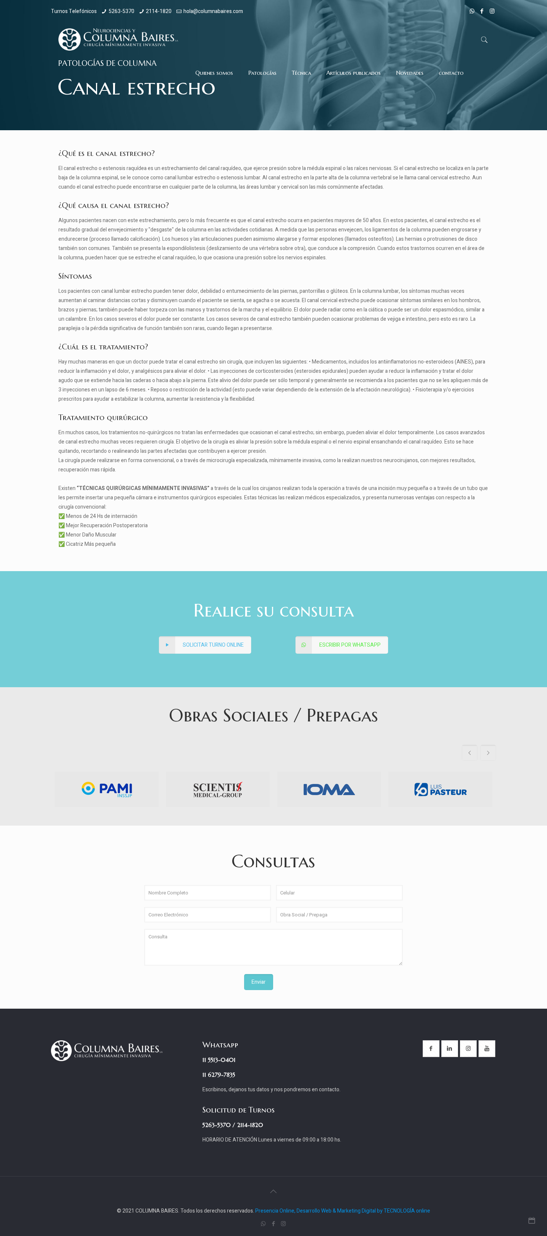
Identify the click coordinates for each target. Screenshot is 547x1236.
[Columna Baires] (118, 39)
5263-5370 (121, 11)
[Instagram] (492, 11)
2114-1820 (159, 11)
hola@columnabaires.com (213, 11)
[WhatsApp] (472, 11)
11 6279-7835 (218, 1074)
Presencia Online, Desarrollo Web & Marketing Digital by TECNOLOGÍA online (342, 1211)
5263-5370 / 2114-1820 (232, 1124)
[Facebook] (482, 11)
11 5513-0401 (219, 1059)
